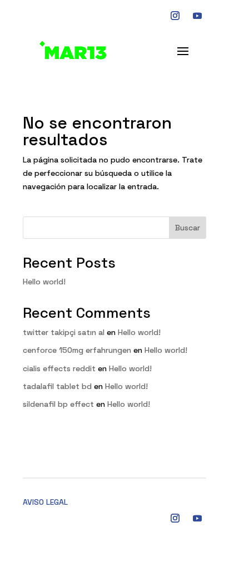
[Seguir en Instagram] (175, 518)
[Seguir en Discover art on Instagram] (175, 15)
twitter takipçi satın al (63, 332)
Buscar (187, 228)
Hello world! (44, 282)
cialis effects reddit (59, 368)
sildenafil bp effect (58, 404)
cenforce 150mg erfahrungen (77, 350)
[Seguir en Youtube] (197, 15)
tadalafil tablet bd (57, 386)
